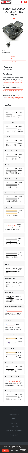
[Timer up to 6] (10, 325)
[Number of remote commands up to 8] (11, 272)
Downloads (14, 58)
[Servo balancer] (10, 301)
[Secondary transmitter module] (14, 311)
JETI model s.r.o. (6, 2)
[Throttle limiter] (11, 370)
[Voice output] (11, 398)
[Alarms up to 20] (11, 130)
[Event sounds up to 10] (11, 158)
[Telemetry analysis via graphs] (11, 342)
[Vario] (11, 256)
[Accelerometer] (11, 116)
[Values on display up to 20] (13, 381)
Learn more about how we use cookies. (13, 447)
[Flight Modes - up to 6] (11, 186)
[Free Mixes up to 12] (11, 200)
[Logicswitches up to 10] (11, 242)
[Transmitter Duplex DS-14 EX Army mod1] (8, 44)
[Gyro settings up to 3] (11, 214)
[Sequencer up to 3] (11, 286)
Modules (14, 61)
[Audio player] (11, 144)
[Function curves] (11, 172)
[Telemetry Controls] (11, 356)
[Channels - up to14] (11, 225)
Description (14, 56)
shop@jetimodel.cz (14, 414)
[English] (22, 2)
